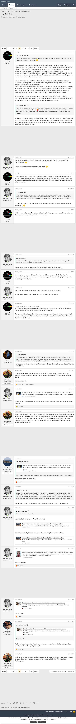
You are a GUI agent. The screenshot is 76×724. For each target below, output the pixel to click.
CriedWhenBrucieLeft (9, 17)
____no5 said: (20, 192)
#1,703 (72, 173)
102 (31, 48)
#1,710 (72, 351)
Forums (11, 5)
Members (31, 5)
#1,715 (72, 486)
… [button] (10, 48)
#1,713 (72, 411)
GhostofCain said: (21, 55)
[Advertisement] (38, 33)
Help (66, 711)
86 (19, 48)
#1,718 (72, 599)
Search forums (13, 8)
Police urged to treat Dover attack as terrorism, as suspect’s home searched (47, 392)
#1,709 (72, 303)
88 (25, 48)
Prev (4, 48)
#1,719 (72, 621)
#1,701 (72, 52)
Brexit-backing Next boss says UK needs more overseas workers (43, 603)
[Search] (73, 5)
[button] (25, 5)
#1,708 (72, 287)
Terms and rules (49, 711)
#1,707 (72, 272)
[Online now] (7, 165)
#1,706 (72, 254)
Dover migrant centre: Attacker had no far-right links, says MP (42, 524)
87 (22, 48)
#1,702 (72, 157)
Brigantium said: (20, 490)
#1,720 (72, 654)
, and (25, 384)
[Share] (69, 52)
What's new (20, 5)
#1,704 (72, 188)
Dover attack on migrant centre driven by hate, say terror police (43, 538)
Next (35, 48)
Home (4, 5)
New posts (4, 8)
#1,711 (72, 370)
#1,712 (72, 389)
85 (16, 48)
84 (13, 48)
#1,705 (72, 210)
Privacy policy (59, 711)
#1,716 (72, 507)
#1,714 (72, 458)
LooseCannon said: (21, 511)
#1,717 (72, 548)
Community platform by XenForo (38, 715)
